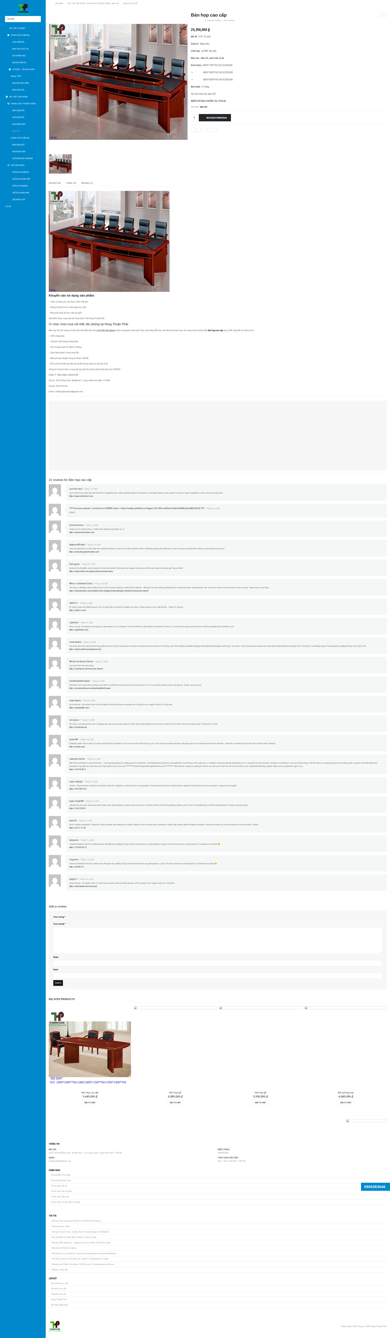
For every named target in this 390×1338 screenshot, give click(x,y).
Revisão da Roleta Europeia (64, 1248)
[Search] (38, 19)
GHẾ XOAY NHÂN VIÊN (21, 179)
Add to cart (90, 1103)
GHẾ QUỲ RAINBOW (20, 186)
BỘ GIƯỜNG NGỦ (19, 56)
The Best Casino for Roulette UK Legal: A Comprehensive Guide (80, 1259)
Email (215, 130)
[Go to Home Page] (50, 3)
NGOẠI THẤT (16, 76)
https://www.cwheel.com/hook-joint (83, 886)
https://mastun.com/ (77, 746)
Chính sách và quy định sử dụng (65, 1202)
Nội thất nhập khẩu (59, 1305)
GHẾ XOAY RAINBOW (20, 172)
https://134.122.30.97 (77, 808)
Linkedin (66, 1122)
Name (55, 957)
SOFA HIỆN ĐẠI (18, 42)
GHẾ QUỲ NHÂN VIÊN (20, 193)
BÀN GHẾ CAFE (18, 90)
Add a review (229, 20)
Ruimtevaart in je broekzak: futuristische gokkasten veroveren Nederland (84, 1253)
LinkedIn (204, 130)
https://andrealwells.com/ (79, 708)
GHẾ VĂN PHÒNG (18, 165)
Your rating (59, 917)
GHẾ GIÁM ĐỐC (18, 117)
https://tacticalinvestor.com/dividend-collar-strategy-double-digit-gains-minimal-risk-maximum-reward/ (109, 591)
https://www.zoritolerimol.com (81, 496)
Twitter (199, 130)
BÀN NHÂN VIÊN (18, 124)
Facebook (193, 130)
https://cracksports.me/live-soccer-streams (86, 669)
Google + (209, 130)
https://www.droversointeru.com (81, 532)
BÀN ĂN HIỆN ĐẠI (19, 62)
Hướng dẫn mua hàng (60, 1175)
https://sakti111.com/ (77, 610)
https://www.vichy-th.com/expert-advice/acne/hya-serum (91, 571)
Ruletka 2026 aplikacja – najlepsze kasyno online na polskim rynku (81, 1242)
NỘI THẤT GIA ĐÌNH (17, 28)
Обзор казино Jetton (61, 1226)
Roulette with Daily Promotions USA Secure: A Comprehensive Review (83, 1264)
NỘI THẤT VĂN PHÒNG (18, 97)
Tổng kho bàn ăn (58, 1294)
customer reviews (213, 20)
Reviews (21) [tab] (87, 183)
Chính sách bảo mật (60, 1197)
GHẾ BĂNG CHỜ (18, 199)
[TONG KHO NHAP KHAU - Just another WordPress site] (23, 9)
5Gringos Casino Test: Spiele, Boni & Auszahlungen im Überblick (80, 1232)
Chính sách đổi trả (59, 1186)
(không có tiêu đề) (59, 1270)
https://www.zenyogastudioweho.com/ (84, 552)
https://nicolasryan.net (78, 727)
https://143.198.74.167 (78, 789)
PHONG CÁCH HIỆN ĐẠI (20, 35)
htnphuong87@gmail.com (60, 1161)
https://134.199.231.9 (77, 769)
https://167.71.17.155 (77, 828)
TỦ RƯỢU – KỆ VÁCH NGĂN (23, 69)
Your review (59, 924)
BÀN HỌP (16, 131)
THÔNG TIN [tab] (71, 183)
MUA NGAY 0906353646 (216, 118)
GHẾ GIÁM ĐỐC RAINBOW (22, 158)
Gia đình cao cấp (58, 1288)
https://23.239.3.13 (76, 867)
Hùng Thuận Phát (58, 1299)
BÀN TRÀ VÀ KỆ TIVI (20, 49)
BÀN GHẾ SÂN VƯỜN (20, 83)
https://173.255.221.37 (78, 847)
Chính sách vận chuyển (61, 1191)
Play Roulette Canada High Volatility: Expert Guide (74, 1237)
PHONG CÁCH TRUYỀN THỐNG (23, 103)
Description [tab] (55, 183)
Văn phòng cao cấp (59, 1283)
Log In (8, 206)
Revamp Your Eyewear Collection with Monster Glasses (76, 1221)
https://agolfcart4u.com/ (79, 630)
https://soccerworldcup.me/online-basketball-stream (89, 688)
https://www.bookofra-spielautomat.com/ (85, 649)
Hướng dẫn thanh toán (61, 1180)
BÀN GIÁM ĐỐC (18, 110)
